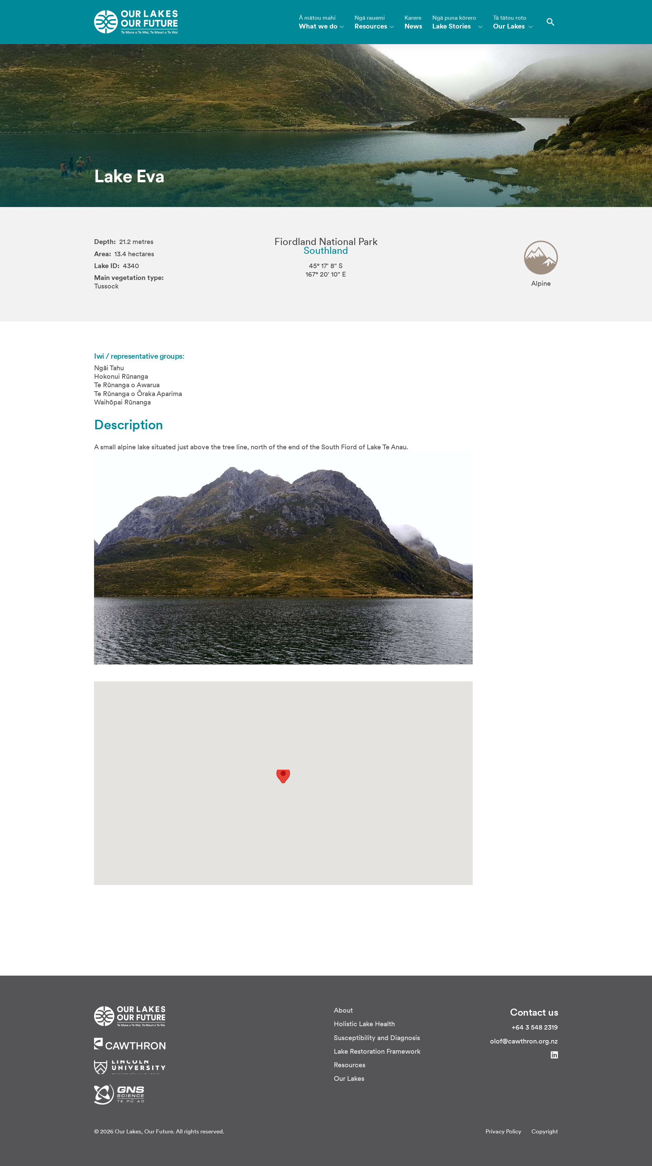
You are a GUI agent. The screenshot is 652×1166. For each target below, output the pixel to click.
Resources (349, 1065)
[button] (283, 776)
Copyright (544, 1131)
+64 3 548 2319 (535, 1027)
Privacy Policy (503, 1131)
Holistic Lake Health (364, 1024)
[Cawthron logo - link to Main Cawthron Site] (129, 1015)
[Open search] (550, 22)
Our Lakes (349, 1078)
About (343, 1010)
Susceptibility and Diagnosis (377, 1038)
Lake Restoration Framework (377, 1051)
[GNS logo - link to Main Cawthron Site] (119, 1093)
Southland (326, 250)
